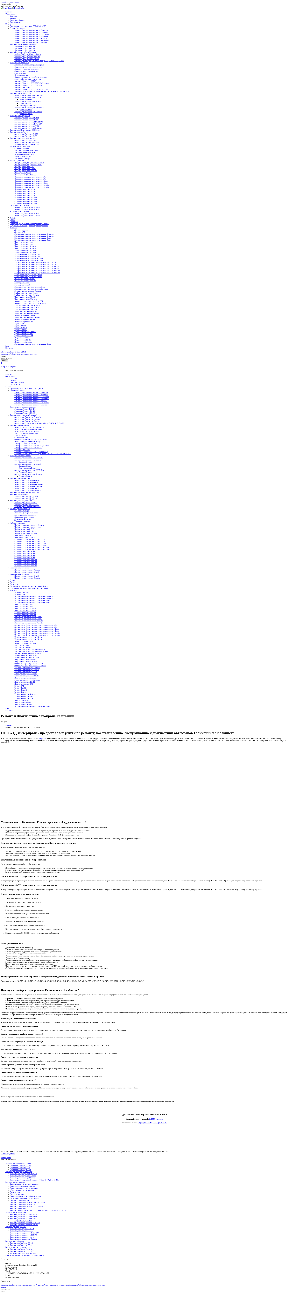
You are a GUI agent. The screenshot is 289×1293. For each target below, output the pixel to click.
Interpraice (41, 738)
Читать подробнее (8, 1154)
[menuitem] (8, 12)
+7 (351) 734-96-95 (160, 1123)
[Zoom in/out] (8, 1289)
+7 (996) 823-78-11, (145, 1123)
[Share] (4, 1289)
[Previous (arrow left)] (2, 1291)
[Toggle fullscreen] (6, 1289)
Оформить (13, 367)
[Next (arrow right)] (4, 1291)
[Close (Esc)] (2, 1289)
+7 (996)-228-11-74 (21, 352)
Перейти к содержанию (10, 2)
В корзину (5, 367)
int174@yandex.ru (7, 352)
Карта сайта (6, 1158)
